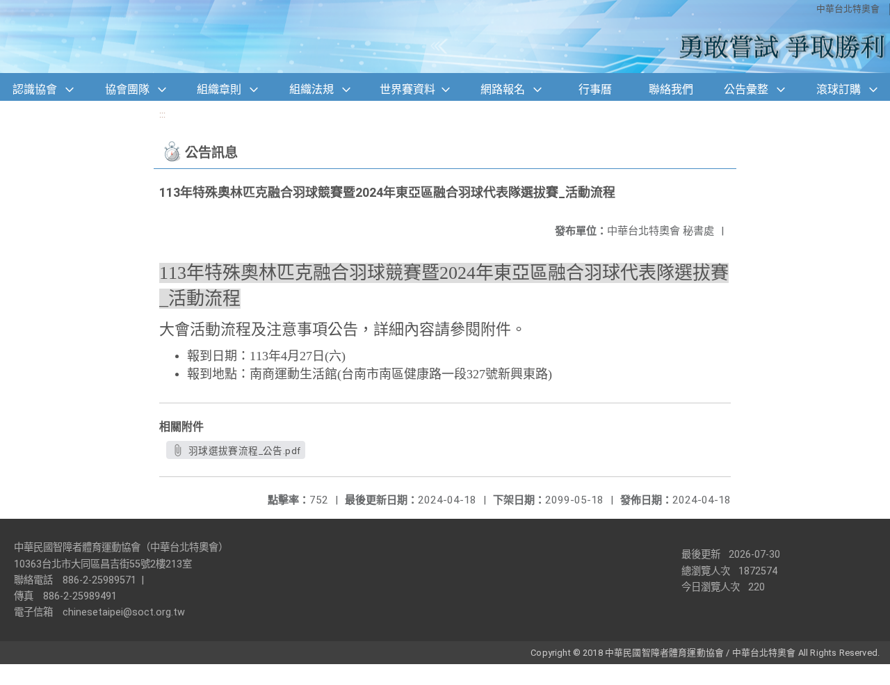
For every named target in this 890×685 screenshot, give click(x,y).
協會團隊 (127, 89)
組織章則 (219, 89)
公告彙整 (746, 89)
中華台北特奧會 (848, 8)
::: (162, 114)
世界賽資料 (407, 89)
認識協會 (35, 89)
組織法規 (311, 89)
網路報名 (502, 89)
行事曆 (595, 89)
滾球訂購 (838, 89)
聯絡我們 (671, 89)
